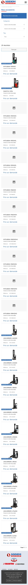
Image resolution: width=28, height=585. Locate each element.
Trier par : (14, 49)
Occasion (10, 569)
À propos (4, 569)
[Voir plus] (14, 64)
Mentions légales (17, 580)
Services (16, 569)
